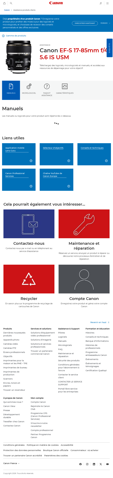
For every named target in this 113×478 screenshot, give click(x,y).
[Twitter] (101, 464)
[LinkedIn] (94, 464)
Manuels (11, 93)
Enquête (109, 48)
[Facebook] (80, 464)
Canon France (10, 463)
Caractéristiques (64, 93)
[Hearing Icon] (101, 3)
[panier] (4, 3)
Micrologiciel (29, 93)
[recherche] (11, 3)
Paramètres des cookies (56, 455)
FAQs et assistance (47, 94)
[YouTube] (107, 464)
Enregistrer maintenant (85, 23)
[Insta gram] (87, 464)
